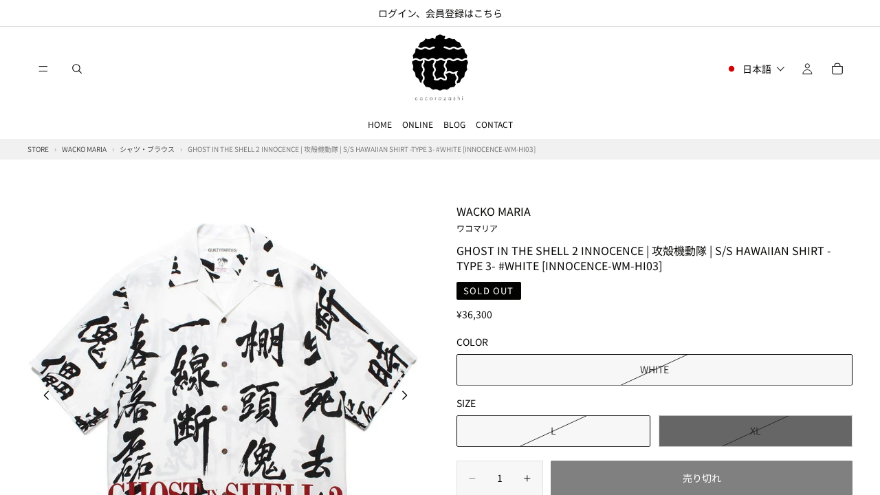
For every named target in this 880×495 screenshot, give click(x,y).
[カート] (837, 69)
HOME (380, 124)
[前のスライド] (43, 397)
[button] (755, 68)
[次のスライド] (408, 397)
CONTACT (494, 124)
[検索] (77, 69)
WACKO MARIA (493, 218)
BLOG (454, 124)
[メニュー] (43, 69)
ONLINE (417, 124)
